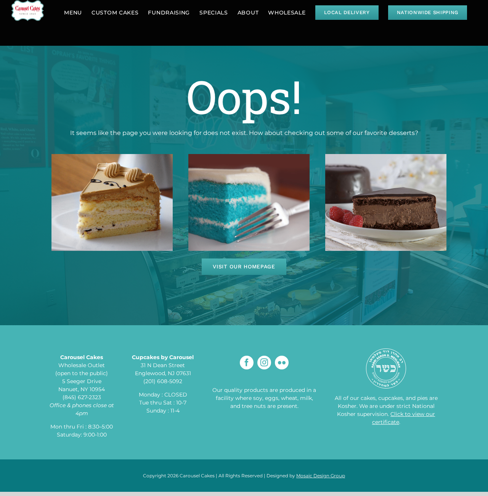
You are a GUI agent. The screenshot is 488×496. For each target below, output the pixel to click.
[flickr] (282, 362)
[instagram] (264, 362)
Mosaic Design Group (320, 475)
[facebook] (247, 362)
